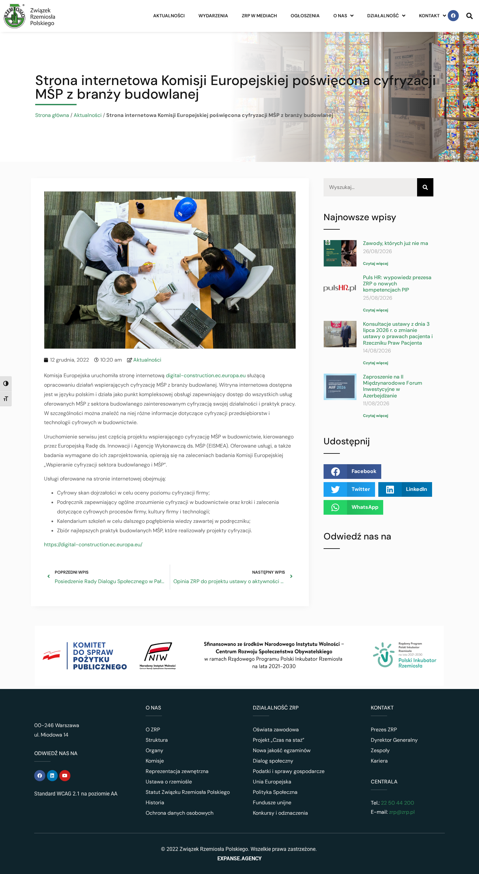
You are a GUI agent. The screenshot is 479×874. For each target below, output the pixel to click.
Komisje (155, 760)
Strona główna (52, 115)
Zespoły (380, 750)
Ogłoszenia (305, 16)
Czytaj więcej (375, 263)
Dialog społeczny (273, 760)
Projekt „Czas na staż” (278, 740)
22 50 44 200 (397, 802)
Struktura (157, 740)
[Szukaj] (425, 187)
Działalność (383, 16)
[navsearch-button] (469, 15)
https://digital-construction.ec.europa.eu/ (93, 544)
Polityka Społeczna (275, 792)
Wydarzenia (213, 16)
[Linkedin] (52, 775)
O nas (340, 16)
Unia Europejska (272, 781)
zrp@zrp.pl (402, 812)
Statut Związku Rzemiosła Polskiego (188, 792)
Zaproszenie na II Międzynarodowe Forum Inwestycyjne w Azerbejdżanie (392, 386)
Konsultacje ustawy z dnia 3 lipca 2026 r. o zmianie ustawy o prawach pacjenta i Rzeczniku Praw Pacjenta (398, 333)
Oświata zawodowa (276, 729)
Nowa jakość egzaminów (282, 750)
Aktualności (169, 16)
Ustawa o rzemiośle (169, 781)
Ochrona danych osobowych (179, 813)
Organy (154, 750)
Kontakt (429, 16)
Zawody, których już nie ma (395, 243)
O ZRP (153, 729)
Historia (155, 802)
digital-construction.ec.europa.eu (206, 375)
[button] (352, 471)
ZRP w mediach (259, 16)
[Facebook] (453, 15)
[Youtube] (64, 775)
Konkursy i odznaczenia (280, 813)
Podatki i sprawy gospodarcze (289, 771)
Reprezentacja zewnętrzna (177, 771)
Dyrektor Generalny (394, 740)
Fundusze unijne (272, 802)
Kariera (379, 760)
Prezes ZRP (384, 729)
